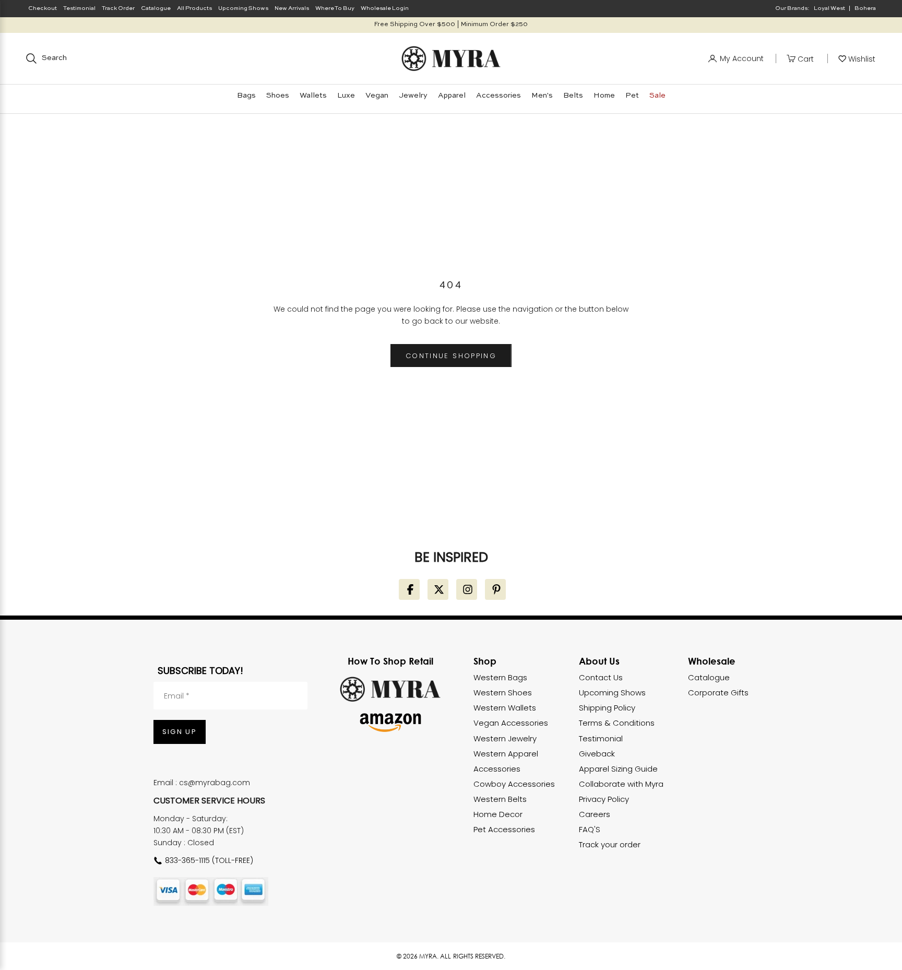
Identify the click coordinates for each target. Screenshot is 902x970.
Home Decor (498, 814)
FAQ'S (589, 829)
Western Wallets (504, 707)
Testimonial (79, 8)
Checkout (42, 8)
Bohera (865, 8)
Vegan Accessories (510, 722)
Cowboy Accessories (514, 783)
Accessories (498, 95)
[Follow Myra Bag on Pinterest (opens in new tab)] (495, 589)
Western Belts (500, 799)
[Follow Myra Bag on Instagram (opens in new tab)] (466, 589)
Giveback (597, 753)
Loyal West (829, 8)
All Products (194, 8)
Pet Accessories (504, 829)
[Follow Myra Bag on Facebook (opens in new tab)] (409, 589)
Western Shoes (502, 692)
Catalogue (156, 8)
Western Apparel (505, 753)
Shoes (277, 95)
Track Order (118, 8)
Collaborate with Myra (621, 783)
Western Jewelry (505, 738)
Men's (542, 95)
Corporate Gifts (718, 692)
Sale (657, 95)
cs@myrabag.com (214, 782)
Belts (573, 95)
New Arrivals (292, 8)
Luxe (346, 95)
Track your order (609, 844)
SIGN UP (179, 732)
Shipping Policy (607, 707)
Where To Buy (334, 8)
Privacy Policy (604, 799)
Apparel (452, 95)
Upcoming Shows (243, 8)
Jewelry (413, 95)
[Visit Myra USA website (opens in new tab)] (390, 689)
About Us (599, 661)
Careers (594, 814)
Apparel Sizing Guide (618, 768)
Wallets (313, 95)
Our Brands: (792, 8)
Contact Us (601, 677)
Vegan (376, 95)
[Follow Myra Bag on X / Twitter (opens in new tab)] (438, 589)
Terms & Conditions (617, 722)
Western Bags (500, 677)
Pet (632, 95)
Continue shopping (451, 356)
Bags (246, 95)
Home (604, 95)
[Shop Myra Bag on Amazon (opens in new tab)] (390, 722)
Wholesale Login (385, 8)
